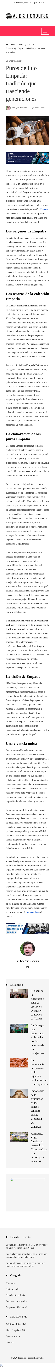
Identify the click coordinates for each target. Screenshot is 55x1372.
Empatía (44, 209)
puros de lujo (33, 912)
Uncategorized (14, 61)
